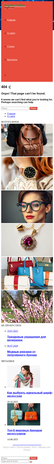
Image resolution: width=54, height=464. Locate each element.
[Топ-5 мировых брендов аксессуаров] (30, 414)
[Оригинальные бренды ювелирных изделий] (27, 240)
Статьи (10, 46)
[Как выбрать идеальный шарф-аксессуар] (30, 376)
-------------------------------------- (27, 444)
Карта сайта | (10, 447)
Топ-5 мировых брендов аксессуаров (24, 432)
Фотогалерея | (24, 447)
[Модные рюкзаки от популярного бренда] (27, 140)
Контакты (12, 59)
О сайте (11, 33)
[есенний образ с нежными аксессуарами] (27, 307)
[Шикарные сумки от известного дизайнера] (27, 273)
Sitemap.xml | (44, 447)
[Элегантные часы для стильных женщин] (27, 173)
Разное (27, 450)
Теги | (35, 447)
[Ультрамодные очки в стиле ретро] (27, 207)
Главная (11, 20)
